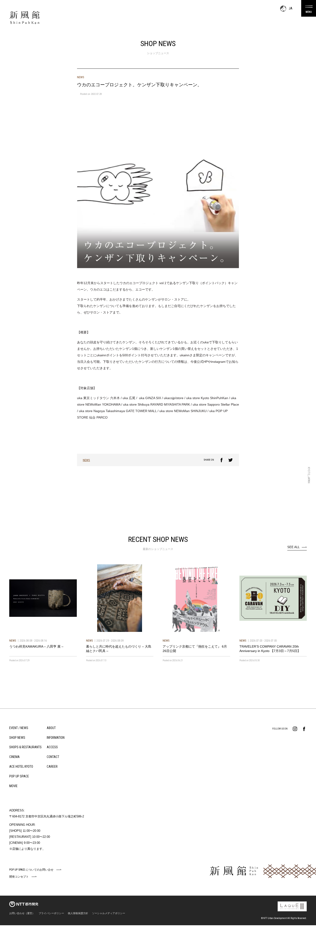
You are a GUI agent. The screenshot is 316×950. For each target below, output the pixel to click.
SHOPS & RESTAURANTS (25, 747)
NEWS (86, 460)
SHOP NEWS (17, 737)
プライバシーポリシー (51, 913)
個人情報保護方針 (78, 913)
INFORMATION (56, 737)
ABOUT (51, 728)
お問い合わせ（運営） (22, 913)
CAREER (52, 766)
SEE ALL (293, 547)
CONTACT (53, 757)
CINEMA (14, 757)
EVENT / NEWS (18, 728)
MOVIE (13, 786)
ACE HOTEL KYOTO (21, 766)
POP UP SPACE (19, 776)
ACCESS (52, 747)
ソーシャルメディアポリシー (108, 913)
